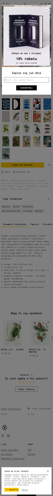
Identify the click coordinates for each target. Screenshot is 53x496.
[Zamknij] (47, 471)
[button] (26, 248)
